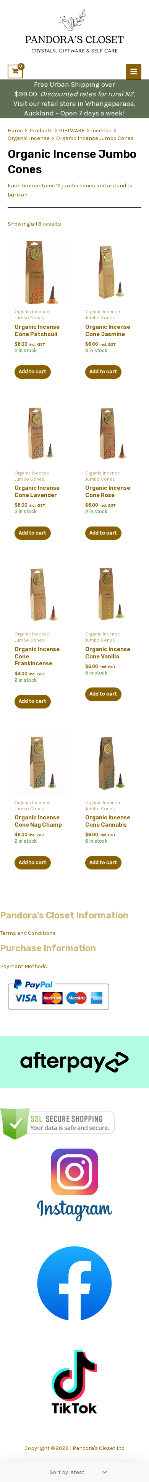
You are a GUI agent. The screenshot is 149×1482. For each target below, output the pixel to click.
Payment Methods (23, 966)
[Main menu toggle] (133, 71)
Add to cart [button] (32, 371)
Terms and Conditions (28, 933)
